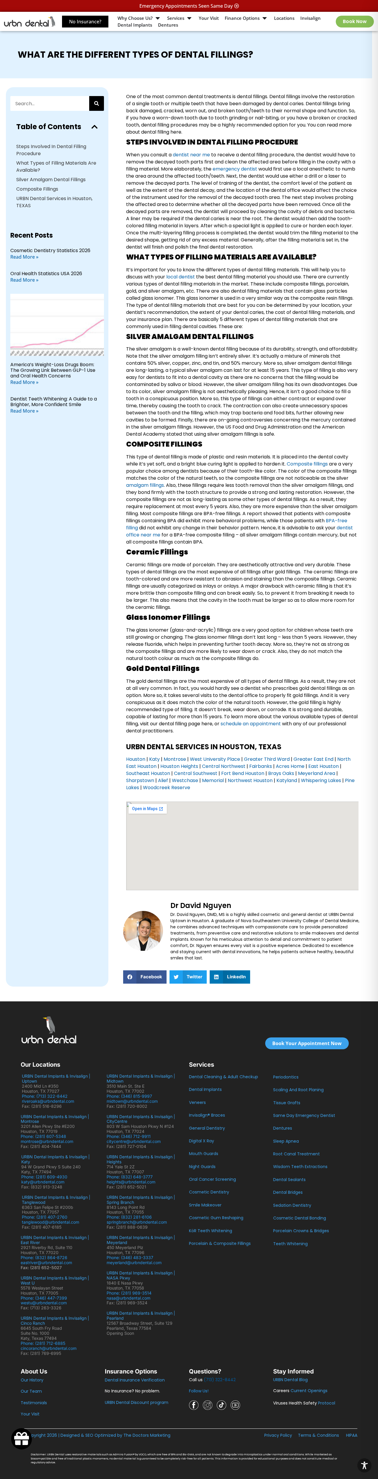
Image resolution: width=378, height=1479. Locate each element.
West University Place (215, 759)
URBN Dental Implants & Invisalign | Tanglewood (56, 1200)
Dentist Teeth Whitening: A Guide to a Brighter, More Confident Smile (53, 401)
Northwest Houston (250, 780)
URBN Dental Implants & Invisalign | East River (55, 1240)
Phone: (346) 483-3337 (130, 1257)
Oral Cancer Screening (212, 1179)
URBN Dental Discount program (136, 1402)
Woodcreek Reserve (166, 787)
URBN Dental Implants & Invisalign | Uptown (56, 1078)
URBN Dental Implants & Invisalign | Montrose (55, 1119)
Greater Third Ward (267, 759)
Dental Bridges (288, 1192)
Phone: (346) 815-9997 (132, 1096)
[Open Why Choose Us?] (157, 18)
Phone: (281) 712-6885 (43, 1343)
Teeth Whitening (290, 1244)
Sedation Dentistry (292, 1205)
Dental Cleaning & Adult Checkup (223, 1077)
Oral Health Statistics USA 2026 (46, 273)
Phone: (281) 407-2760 (44, 1216)
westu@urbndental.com (44, 1302)
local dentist (180, 276)
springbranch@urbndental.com (137, 1222)
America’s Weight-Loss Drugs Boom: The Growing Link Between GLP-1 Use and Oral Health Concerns (52, 370)
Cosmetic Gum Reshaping (216, 1218)
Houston (135, 759)
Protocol (326, 1403)
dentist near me (191, 154)
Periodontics (286, 1077)
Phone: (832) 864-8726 (45, 1257)
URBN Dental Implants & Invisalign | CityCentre (141, 1119)
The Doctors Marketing (146, 1435)
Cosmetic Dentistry (209, 1192)
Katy (154, 759)
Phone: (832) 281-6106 (129, 1216)
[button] (94, 126)
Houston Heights (179, 766)
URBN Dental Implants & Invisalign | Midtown (141, 1078)
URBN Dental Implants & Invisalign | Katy (55, 1159)
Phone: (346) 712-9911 (129, 1136)
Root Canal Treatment (296, 1154)
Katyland (286, 780)
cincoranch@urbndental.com (48, 1348)
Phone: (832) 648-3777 (131, 1176)
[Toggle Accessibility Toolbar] (364, 1465)
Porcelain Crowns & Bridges (301, 1231)
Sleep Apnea (286, 1141)
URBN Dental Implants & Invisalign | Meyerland (141, 1240)
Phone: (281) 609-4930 (44, 1176)
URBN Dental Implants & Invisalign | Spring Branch (141, 1200)
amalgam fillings (145, 485)
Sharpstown (140, 780)
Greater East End (313, 759)
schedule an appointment (251, 723)
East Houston (323, 766)
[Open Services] (189, 18)
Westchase (185, 780)
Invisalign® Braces (207, 1115)
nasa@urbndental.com (128, 1297)
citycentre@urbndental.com (134, 1141)
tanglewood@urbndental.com (50, 1222)
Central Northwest (223, 766)
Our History (32, 1380)
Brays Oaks (281, 773)
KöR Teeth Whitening (210, 1231)
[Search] (96, 103)
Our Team (31, 1391)
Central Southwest (195, 773)
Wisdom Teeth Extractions (300, 1167)
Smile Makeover (205, 1205)
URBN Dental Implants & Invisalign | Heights (141, 1159)
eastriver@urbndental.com (46, 1262)
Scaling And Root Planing (298, 1090)
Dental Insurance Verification (135, 1380)
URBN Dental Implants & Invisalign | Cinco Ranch (55, 1321)
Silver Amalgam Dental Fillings (51, 179)
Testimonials (34, 1403)
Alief (163, 780)
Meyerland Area (316, 773)
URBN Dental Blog (290, 1380)
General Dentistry (207, 1128)
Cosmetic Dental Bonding (299, 1218)
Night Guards (202, 1167)
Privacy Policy (278, 1435)
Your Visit (30, 1414)
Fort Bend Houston (242, 773)
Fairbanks (260, 766)
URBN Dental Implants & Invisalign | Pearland (141, 1316)
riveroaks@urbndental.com (48, 1101)
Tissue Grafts (286, 1103)
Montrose (175, 759)
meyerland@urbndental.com (134, 1262)
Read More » (24, 257)
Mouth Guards (203, 1154)
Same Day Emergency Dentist (304, 1115)
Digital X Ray (201, 1141)
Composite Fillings (37, 189)
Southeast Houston (148, 773)
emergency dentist (235, 169)
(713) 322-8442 (220, 1380)
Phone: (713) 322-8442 (46, 1096)
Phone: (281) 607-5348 (45, 1136)
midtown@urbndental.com (132, 1101)
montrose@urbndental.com (47, 1141)
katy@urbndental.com (42, 1181)
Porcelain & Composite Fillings (220, 1243)
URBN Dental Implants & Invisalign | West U (55, 1280)
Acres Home (290, 766)
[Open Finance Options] (264, 18)
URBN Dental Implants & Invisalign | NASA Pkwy (141, 1275)
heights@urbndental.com (131, 1181)
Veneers (197, 1102)
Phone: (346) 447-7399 (44, 1297)
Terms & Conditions (318, 1435)
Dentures (282, 1128)
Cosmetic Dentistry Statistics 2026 (50, 250)
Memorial (213, 780)
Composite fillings (307, 463)
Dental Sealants (289, 1180)
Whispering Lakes (321, 780)
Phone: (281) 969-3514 (129, 1292)
